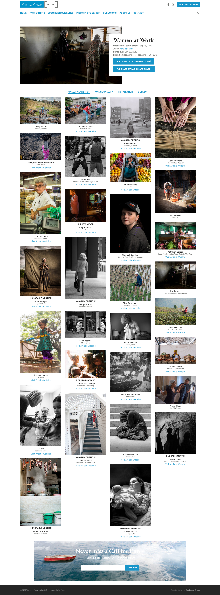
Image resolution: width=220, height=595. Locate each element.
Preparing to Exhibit (88, 13)
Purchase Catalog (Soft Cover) (134, 61)
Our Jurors (109, 13)
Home (23, 13)
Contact (138, 13)
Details (142, 92)
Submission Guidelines (60, 13)
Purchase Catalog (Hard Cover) (134, 69)
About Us (125, 13)
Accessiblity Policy (58, 590)
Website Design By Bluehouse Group (185, 590)
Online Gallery (104, 92)
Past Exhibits (37, 13)
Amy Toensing (127, 48)
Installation (125, 92)
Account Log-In (188, 4)
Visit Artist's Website (86, 131)
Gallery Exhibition (79, 92)
